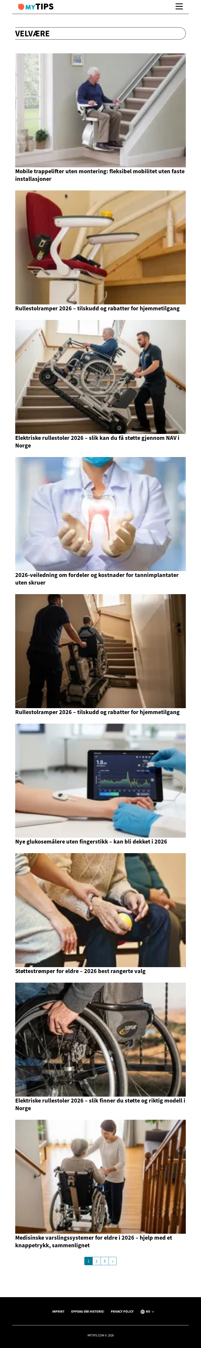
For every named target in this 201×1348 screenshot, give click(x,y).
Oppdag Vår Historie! (87, 1311)
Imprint (58, 1311)
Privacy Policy (122, 1311)
